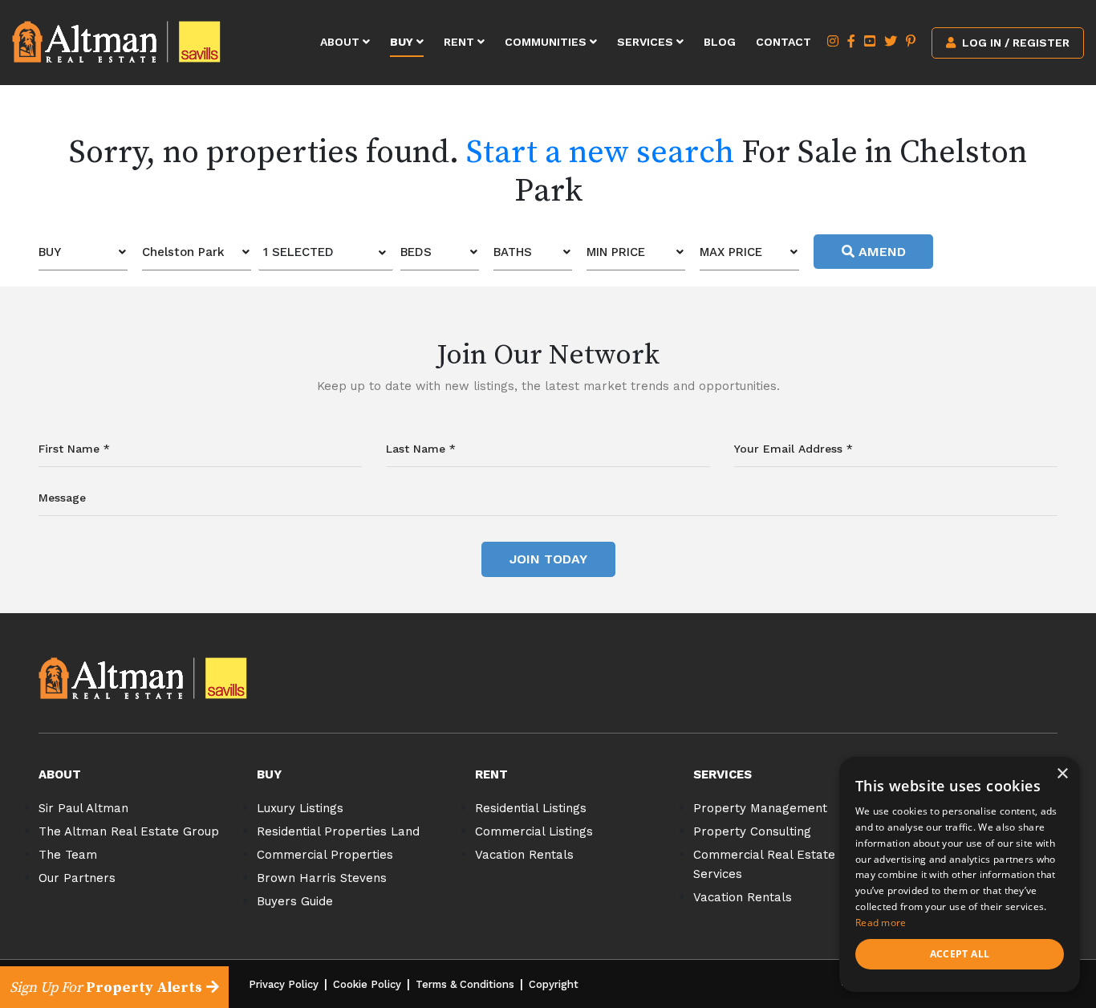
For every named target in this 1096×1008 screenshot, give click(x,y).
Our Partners (77, 878)
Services (646, 41)
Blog (720, 41)
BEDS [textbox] (416, 252)
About (341, 41)
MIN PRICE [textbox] (616, 252)
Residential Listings (531, 808)
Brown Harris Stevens (322, 878)
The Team (68, 854)
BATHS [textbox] (512, 252)
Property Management (760, 808)
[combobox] (83, 252)
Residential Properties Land (338, 831)
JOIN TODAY (548, 559)
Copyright (553, 984)
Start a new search (600, 152)
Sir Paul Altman (83, 808)
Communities (547, 41)
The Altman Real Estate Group (129, 831)
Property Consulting (752, 831)
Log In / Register (1014, 42)
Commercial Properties (325, 854)
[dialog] (959, 874)
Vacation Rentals (524, 854)
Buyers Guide (295, 901)
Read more (881, 922)
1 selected (298, 252)
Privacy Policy (284, 984)
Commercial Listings (534, 831)
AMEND (880, 251)
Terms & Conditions (465, 984)
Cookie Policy (367, 984)
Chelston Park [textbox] (183, 252)
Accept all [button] (960, 954)
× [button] (1062, 774)
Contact (783, 41)
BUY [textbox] (50, 252)
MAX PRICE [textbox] (731, 252)
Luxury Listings (300, 808)
